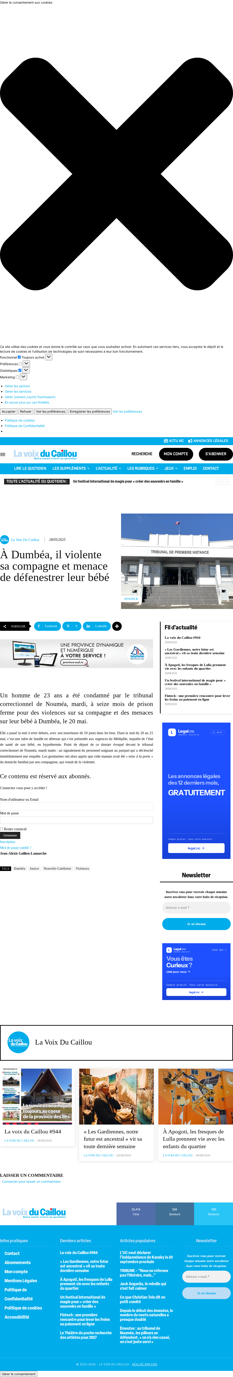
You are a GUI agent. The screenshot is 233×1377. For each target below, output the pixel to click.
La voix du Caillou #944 (182, 637)
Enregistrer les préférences (90, 411)
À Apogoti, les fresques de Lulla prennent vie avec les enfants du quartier (195, 667)
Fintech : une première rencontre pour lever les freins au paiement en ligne (197, 697)
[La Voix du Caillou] (5, 539)
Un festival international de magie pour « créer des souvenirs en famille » (128, 482)
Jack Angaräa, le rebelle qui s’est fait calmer (143, 1286)
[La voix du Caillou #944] (37, 1097)
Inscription (7, 842)
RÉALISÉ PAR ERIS (144, 1364)
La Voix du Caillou (25, 540)
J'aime (136, 1204)
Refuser (25, 411)
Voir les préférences (50, 411)
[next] (226, 481)
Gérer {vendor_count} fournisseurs (30, 397)
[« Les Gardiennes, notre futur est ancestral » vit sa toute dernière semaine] (116, 1097)
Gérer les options (17, 386)
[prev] (219, 481)
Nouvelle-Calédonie (57, 868)
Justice (131, 599)
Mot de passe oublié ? (15, 848)
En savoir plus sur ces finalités (27, 402)
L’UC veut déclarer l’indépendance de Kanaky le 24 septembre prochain (146, 1257)
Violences (82, 868)
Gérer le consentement (18, 1374)
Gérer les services (18, 391)
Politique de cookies (20, 420)
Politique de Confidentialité (25, 426)
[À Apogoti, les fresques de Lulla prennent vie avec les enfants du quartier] (195, 1097)
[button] (116, 174)
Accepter (8, 411)
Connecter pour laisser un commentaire (31, 1181)
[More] (117, 626)
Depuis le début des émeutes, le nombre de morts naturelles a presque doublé (146, 1315)
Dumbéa (19, 868)
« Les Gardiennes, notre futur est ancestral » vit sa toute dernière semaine (195, 651)
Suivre (175, 1204)
